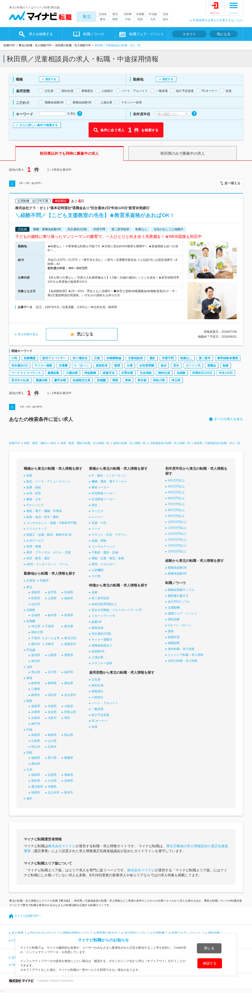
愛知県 (68, 683)
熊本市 (68, 792)
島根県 (52, 735)
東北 (86, 16)
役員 (94, 726)
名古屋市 (70, 695)
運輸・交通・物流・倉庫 (108, 558)
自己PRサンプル (179, 601)
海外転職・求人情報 (181, 649)
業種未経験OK (177, 573)
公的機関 (97, 570)
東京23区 (70, 638)
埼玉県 (176, 380)
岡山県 (68, 735)
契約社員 (164, 373)
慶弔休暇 (60, 380)
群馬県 (68, 615)
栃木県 (52, 615)
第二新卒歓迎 (100, 598)
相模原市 (70, 644)
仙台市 (35, 604)
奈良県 (52, 712)
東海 (102, 19)
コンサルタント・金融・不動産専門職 (51, 523)
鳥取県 (35, 735)
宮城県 (68, 592)
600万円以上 (176, 498)
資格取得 (102, 365)
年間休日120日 (202, 373)
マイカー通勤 (43, 365)
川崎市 (49, 644)
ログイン (215, 13)
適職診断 (174, 643)
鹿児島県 (37, 786)
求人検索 (17, 933)
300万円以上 (176, 480)
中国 (127, 19)
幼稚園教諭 (114, 358)
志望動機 (174, 607)
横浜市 (35, 644)
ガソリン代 (193, 365)
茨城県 (35, 615)
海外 (165, 19)
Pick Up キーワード (43, 933)
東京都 (142, 380)
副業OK (97, 622)
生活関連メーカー (103, 499)
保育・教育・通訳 (38, 558)
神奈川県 (159, 380)
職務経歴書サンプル (181, 590)
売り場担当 (80, 358)
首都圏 (140, 14)
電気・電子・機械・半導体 (44, 511)
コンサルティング (103, 546)
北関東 (128, 14)
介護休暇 (72, 373)
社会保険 (146, 373)
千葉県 (49, 626)
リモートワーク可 (103, 616)
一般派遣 (97, 709)
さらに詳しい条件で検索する (38, 125)
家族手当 (109, 373)
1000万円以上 (177, 522)
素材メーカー (100, 487)
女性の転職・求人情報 (182, 660)
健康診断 (53, 373)
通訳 (152, 358)
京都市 (35, 718)
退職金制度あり (102, 645)
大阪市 (52, 718)
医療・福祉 (33, 487)
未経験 (181, 373)
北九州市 (54, 792)
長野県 (68, 655)
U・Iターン (81, 365)
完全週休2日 (19, 365)
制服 (226, 365)
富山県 (35, 672)
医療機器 (30, 358)
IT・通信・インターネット (109, 475)
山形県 (52, 598)
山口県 (52, 741)
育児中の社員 (20, 380)
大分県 (52, 780)
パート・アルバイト (105, 703)
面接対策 (174, 637)
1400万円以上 (177, 545)
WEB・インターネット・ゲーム (47, 564)
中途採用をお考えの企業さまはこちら (218, 20)
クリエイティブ (36, 528)
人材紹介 (97, 697)
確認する (210, 963)
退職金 (211, 365)
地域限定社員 (81, 380)
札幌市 (44, 580)
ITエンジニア (35, 505)
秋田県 (35, 598)
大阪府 (68, 706)
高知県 (35, 763)
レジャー (97, 517)
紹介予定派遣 (100, 715)
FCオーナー (99, 721)
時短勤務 (90, 373)
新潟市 (35, 661)
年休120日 (226, 373)
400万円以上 (176, 486)
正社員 (96, 679)
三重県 (35, 689)
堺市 (67, 718)
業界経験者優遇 (227, 358)
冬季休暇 (127, 373)
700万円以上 (176, 504)
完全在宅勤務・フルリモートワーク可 (117, 610)
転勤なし (186, 358)
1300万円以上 (177, 539)
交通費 (63, 365)
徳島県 (35, 758)
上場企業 (97, 657)
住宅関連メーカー (103, 493)
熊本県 (35, 780)
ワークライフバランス (26, 373)
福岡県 (35, 775)
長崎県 (68, 775)
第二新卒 (205, 358)
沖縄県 (52, 786)
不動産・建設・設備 (105, 552)
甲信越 (153, 14)
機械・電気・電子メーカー (109, 481)
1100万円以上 (177, 528)
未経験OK (98, 651)
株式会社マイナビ (62, 846)
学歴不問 (168, 358)
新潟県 (35, 655)
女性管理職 (146, 365)
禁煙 (117, 365)
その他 (96, 576)
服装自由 (97, 627)
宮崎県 (68, 780)
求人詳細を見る (28, 334)
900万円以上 (176, 516)
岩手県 (52, 592)
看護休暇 (41, 380)
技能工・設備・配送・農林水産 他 (48, 534)
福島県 (68, 598)
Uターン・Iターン (179, 625)
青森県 (35, 592)
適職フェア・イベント (182, 613)
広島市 (52, 746)
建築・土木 (33, 499)
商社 (94, 505)
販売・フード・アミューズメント (48, 481)
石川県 (52, 672)
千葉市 (35, 638)
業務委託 (97, 691)
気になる (224, 34)
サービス (97, 511)
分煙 (130, 365)
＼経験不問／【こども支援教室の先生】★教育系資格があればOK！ (95, 215)
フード (96, 528)
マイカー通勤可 (102, 639)
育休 (176, 365)
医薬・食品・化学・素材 (42, 517)
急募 (94, 592)
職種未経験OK (177, 567)
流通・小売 (99, 523)
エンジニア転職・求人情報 (185, 655)
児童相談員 (135, 358)
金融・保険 (99, 540)
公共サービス (35, 540)
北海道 (102, 14)
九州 (153, 19)
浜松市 (52, 695)
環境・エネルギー (103, 564)
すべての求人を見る (228, 419)
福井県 (68, 672)
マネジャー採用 (102, 663)
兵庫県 (35, 712)
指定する (50, 79)
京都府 (52, 706)
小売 (14, 358)
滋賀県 (35, 706)
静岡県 (52, 683)
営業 (29, 475)
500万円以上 (176, 492)
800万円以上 (176, 510)
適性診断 (174, 619)
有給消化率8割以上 (104, 604)
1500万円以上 (177, 551)
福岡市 (35, 792)
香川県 (52, 758)
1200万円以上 (177, 533)
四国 (140, 19)
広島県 (35, 741)
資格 (171, 631)
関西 (115, 19)
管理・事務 (33, 546)
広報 (97, 358)
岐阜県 (35, 683)
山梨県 (52, 655)
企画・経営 (33, 493)
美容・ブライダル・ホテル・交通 (48, 552)
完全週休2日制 (101, 633)
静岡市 (35, 695)
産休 (164, 365)
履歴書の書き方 (178, 595)
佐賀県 (52, 775)
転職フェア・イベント (186, 933)
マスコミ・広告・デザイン (109, 534)
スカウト (189, 34)
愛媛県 (68, 758)
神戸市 (35, 724)
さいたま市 (52, 638)
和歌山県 (70, 712)
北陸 (165, 14)
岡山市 (35, 746)
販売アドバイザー (54, 358)
